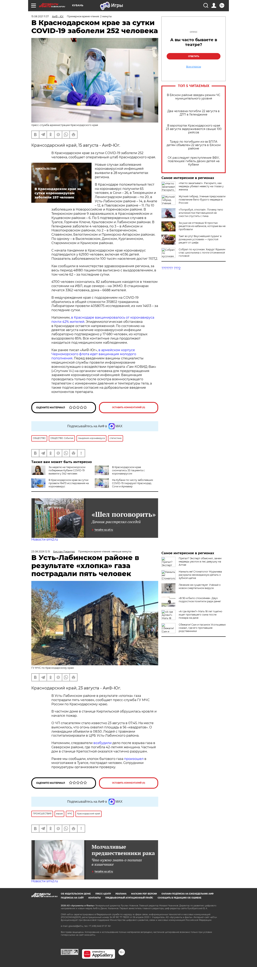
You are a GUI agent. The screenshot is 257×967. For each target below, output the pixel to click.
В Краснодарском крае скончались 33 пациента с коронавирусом (128, 470)
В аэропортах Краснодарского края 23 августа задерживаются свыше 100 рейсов (193, 129)
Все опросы (193, 66)
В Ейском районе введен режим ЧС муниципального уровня (193, 96)
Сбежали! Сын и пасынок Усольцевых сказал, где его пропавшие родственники (202, 628)
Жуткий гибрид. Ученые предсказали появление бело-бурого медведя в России (202, 199)
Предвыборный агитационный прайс (129, 897)
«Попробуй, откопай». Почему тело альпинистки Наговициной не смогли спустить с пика (201, 213)
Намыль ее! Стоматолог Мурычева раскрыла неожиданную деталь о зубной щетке (200, 575)
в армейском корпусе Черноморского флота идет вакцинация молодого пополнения (93, 354)
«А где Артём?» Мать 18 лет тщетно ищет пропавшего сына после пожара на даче (200, 614)
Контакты (94, 897)
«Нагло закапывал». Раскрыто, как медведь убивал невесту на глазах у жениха (201, 186)
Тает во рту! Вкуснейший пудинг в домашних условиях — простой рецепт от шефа (200, 239)
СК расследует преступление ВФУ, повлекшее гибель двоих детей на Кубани (193, 161)
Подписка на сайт (72, 897)
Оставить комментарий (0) (128, 407)
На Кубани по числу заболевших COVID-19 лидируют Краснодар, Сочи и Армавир (132, 483)
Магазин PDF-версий (144, 893)
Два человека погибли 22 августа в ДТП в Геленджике (193, 112)
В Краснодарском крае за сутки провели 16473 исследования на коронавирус (69, 483)
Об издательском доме (76, 893)
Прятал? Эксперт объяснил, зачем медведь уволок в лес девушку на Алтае (200, 561)
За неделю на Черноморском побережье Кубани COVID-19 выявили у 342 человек (67, 470)
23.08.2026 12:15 (40, 551)
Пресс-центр (103, 893)
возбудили (102, 743)
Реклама (120, 893)
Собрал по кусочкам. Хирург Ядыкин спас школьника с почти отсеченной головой (202, 252)
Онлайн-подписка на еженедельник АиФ (187, 893)
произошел (133, 759)
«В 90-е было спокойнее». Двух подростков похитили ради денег (200, 600)
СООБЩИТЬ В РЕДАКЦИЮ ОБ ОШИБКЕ (179, 897)
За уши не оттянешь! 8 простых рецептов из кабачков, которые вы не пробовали (202, 226)
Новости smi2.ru (44, 539)
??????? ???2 (171, 268)
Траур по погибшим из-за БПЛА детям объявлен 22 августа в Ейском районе (194, 145)
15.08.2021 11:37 (40, 16)
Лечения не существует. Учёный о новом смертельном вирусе (200, 586)
